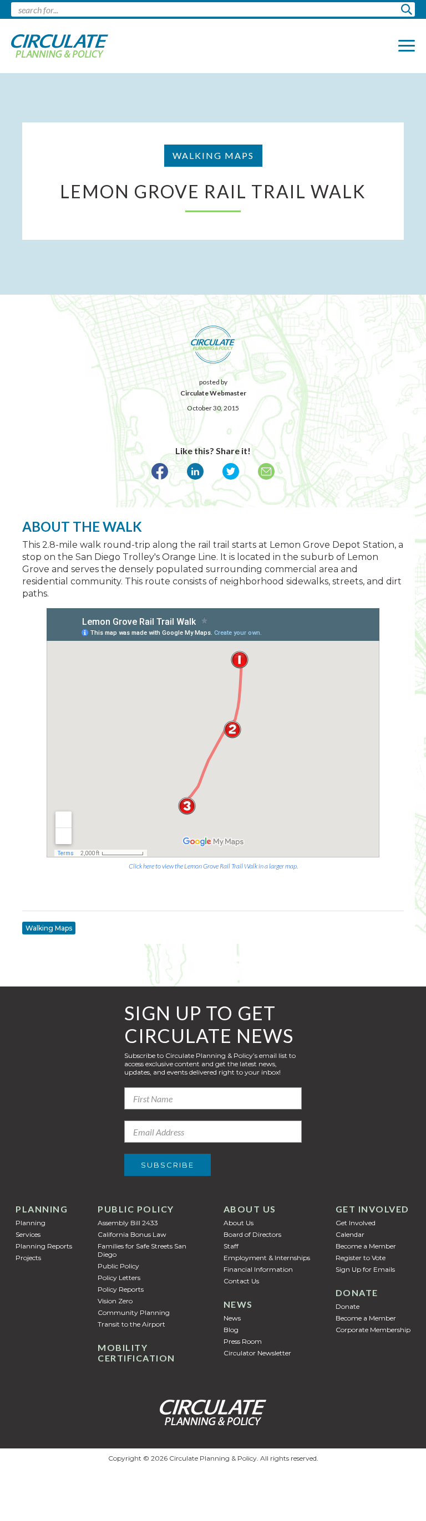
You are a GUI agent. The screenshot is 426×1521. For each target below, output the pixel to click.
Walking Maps (49, 928)
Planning (42, 1209)
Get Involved (372, 1209)
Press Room (243, 1341)
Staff (231, 1246)
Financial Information (258, 1269)
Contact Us (241, 1281)
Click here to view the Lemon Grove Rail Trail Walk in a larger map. (213, 866)
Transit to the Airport (131, 1324)
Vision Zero (115, 1301)
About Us (250, 1209)
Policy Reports (121, 1289)
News (238, 1304)
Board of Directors (252, 1234)
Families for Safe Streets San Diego (142, 1250)
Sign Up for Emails (365, 1269)
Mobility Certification (136, 1352)
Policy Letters (119, 1277)
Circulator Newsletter (257, 1353)
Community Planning (134, 1312)
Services (28, 1234)
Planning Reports (44, 1246)
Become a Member (366, 1246)
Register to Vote (361, 1257)
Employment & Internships (267, 1257)
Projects (28, 1257)
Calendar (350, 1234)
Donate (357, 1292)
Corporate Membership (373, 1329)
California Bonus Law (132, 1234)
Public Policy (136, 1209)
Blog (231, 1329)
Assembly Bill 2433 (128, 1223)
